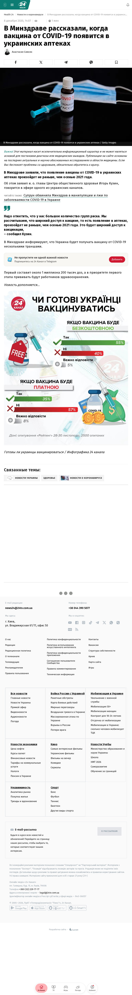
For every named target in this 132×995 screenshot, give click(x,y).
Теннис (55, 801)
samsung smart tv (77, 908)
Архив (92, 656)
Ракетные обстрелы (62, 698)
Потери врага (58, 729)
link (70, 623)
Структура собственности (102, 651)
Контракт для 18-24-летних (106, 715)
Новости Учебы (101, 744)
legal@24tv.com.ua (49, 892)
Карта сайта (95, 662)
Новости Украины (21, 702)
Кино (54, 744)
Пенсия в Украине (21, 775)
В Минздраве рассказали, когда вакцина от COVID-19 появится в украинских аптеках (87, 15)
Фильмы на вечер (61, 758)
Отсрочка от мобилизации (106, 720)
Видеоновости (19, 711)
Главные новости (20, 698)
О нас (8, 639)
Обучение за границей (103, 771)
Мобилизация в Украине (107, 693)
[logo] (22, 4)
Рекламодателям (14, 668)
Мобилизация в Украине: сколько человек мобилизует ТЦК (107, 729)
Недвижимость (21, 787)
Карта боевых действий (64, 702)
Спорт (55, 787)
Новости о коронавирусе (30, 15)
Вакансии (93, 645)
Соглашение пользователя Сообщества (61, 662)
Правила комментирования (61, 669)
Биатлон (55, 805)
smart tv (57, 908)
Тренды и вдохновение (24, 801)
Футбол (55, 796)
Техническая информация (60, 674)
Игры (91, 668)
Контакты (93, 639)
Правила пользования (17, 673)
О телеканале (12, 656)
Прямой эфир (18, 707)
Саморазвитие (99, 766)
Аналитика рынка (21, 792)
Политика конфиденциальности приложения (64, 654)
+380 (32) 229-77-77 (29, 889)
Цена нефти (17, 748)
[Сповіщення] (128, 5)
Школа (94, 757)
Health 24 (9, 15)
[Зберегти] (116, 62)
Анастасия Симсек (22, 52)
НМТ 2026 (96, 762)
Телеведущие (12, 662)
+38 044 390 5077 (79, 608)
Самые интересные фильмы (66, 748)
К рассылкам (109, 831)
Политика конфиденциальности (64, 639)
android (18, 908)
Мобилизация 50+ (101, 706)
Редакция (10, 645)
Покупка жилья (19, 796)
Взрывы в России (60, 725)
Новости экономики (24, 744)
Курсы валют (18, 753)
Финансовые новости (23, 758)
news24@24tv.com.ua (18, 608)
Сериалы (56, 767)
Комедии (56, 762)
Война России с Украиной (68, 693)
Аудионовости (19, 716)
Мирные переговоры (62, 707)
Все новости (19, 693)
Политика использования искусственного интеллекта (61, 646)
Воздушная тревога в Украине (68, 711)
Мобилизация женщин (103, 711)
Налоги (15, 771)
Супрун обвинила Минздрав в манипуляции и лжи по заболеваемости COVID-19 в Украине (56, 197)
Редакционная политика (18, 651)
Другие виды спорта (62, 810)
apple (38, 908)
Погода (15, 721)
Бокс (53, 792)
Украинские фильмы (62, 753)
